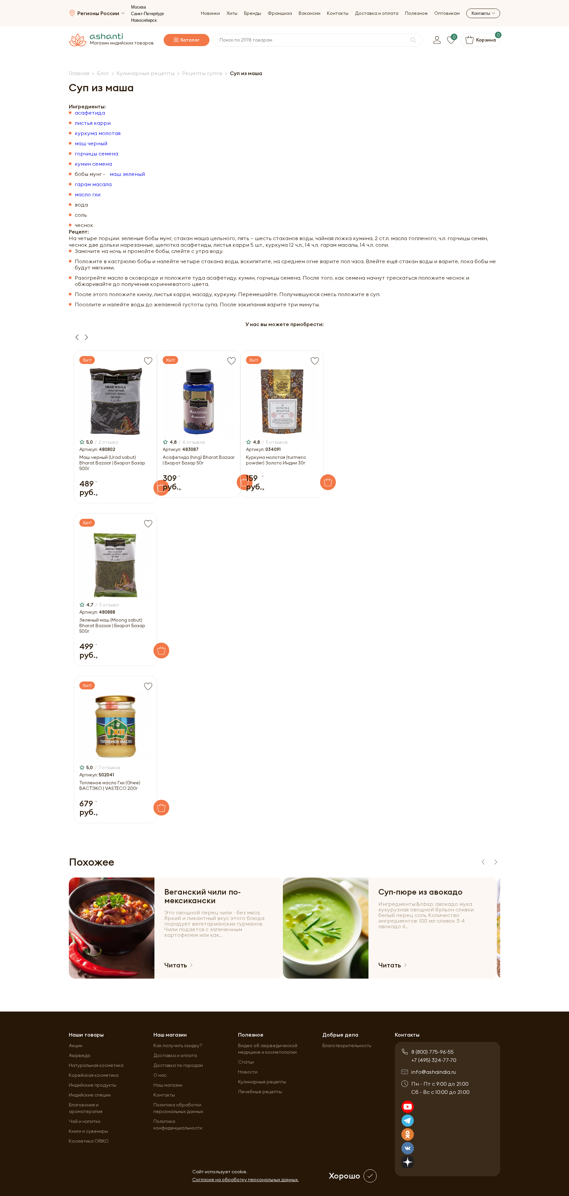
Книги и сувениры (88, 1131)
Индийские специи (90, 1095)
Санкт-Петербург (147, 13)
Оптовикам (447, 13)
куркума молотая (98, 133)
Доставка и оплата (376, 13)
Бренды (252, 13)
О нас (160, 1075)
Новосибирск (144, 20)
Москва (138, 7)
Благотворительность (346, 1045)
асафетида (90, 113)
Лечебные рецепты (260, 1092)
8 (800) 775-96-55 (432, 1051)
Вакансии (309, 13)
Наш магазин (167, 1085)
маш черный (91, 143)
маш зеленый (127, 174)
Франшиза (280, 13)
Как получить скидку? (177, 1045)
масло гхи (87, 194)
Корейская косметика (94, 1075)
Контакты (337, 13)
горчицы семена (96, 154)
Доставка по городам (178, 1065)
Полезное (416, 13)
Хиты (232, 13)
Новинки (210, 13)
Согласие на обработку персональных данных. (245, 1179)
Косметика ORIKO (89, 1141)
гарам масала (93, 184)
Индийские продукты (92, 1085)
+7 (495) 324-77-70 (433, 1060)
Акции (75, 1045)
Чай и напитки (84, 1121)
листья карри (93, 123)
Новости (247, 1072)
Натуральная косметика (96, 1065)
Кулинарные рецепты (262, 1082)
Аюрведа (79, 1055)
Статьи (246, 1062)
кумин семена (93, 164)
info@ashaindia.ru (433, 1072)
